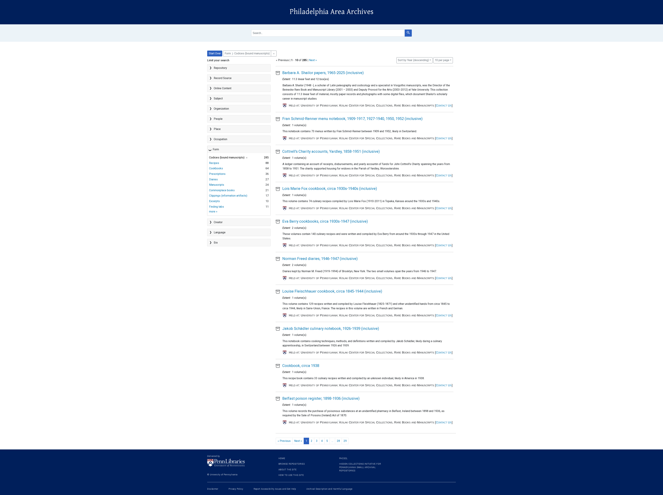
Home (281, 458)
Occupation (220, 139)
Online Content (222, 88)
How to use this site (291, 475)
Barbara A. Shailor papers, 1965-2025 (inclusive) (323, 73)
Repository (220, 68)
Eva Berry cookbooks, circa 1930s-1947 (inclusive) (325, 221)
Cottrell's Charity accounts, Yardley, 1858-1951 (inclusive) (331, 151)
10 (442, 60)
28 (338, 441)
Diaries (213, 179)
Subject (218, 98)
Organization (221, 108)
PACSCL (343, 458)
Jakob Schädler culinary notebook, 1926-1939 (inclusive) (330, 328)
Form (216, 149)
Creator (218, 222)
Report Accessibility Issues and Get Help (275, 489)
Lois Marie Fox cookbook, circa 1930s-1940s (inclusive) (329, 188)
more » (213, 211)
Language (219, 232)
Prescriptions (217, 174)
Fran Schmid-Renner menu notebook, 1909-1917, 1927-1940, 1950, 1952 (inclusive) (352, 119)
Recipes (214, 163)
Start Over (215, 53)
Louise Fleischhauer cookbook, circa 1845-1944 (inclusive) (332, 291)
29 (345, 441)
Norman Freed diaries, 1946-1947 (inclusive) (320, 258)
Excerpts (214, 201)
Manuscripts (216, 184)
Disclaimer (212, 489)
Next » (313, 60)
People (218, 118)
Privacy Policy (236, 489)
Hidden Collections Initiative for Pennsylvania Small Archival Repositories (360, 467)
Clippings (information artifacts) (228, 195)
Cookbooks (216, 168)
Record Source (223, 78)
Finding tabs (216, 206)
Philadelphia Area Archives (331, 11)
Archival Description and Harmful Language (329, 489)
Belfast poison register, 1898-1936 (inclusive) (321, 398)
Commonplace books (222, 190)
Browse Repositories (291, 464)
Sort (413, 60)
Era (216, 242)
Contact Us (444, 105)
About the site (287, 469)
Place (217, 129)
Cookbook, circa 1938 (300, 365)
